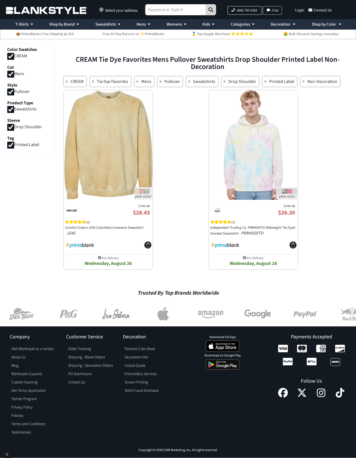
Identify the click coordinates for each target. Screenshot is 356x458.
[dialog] (7, 454)
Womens (174, 24)
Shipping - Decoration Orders (90, 365)
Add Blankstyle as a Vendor (32, 349)
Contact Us (323, 10)
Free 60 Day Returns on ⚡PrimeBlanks (133, 33)
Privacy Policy (22, 407)
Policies (17, 415)
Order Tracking (79, 349)
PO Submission (80, 374)
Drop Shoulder (28, 127)
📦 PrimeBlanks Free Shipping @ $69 (45, 33)
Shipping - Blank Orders (86, 357)
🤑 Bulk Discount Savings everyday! (311, 33)
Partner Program (24, 399)
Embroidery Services (141, 374)
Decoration (281, 24)
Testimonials (21, 432)
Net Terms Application (28, 390)
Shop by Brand (62, 24)
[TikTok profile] (340, 396)
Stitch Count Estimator (142, 390)
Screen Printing (136, 382)
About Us (18, 357)
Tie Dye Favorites (112, 81)
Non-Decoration (322, 81)
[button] (245, 10)
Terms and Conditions (28, 424)
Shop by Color (324, 24)
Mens (141, 24)
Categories (240, 24)
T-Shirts (22, 24)
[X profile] (302, 396)
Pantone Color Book (140, 349)
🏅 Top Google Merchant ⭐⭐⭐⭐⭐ (222, 33)
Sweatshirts (105, 24)
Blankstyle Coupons (26, 374)
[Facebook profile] (283, 396)
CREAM (20, 56)
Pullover (22, 91)
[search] (211, 9)
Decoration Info (136, 357)
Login (299, 10)
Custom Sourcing (24, 382)
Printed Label (26, 145)
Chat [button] (275, 10)
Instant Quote (135, 365)
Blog (14, 365)
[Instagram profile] (321, 396)
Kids (206, 24)
